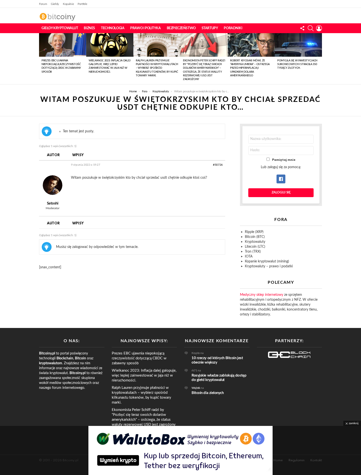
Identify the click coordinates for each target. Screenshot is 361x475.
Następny (319, 58)
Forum (43, 3)
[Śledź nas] (302, 28)
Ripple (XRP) (254, 232)
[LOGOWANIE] (319, 28)
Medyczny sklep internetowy (261, 295)
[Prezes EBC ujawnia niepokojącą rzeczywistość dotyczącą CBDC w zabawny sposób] (62, 45)
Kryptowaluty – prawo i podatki (269, 266)
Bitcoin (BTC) (255, 237)
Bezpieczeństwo (181, 28)
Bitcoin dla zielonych (208, 393)
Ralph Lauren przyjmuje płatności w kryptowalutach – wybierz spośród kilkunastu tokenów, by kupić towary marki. (157, 68)
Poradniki (233, 28)
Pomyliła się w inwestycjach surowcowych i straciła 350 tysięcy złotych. (297, 64)
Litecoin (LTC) (255, 246)
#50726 (218, 164)
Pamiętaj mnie (283, 160)
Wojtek (196, 387)
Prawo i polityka (145, 28)
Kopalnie (68, 3)
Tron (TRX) (253, 251)
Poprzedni (41, 58)
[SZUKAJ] (311, 28)
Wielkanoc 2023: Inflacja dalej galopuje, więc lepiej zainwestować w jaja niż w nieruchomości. (144, 375)
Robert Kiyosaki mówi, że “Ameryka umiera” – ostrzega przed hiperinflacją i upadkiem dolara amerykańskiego (250, 68)
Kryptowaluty (255, 242)
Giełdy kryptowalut (60, 28)
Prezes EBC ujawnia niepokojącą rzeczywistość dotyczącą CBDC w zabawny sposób (139, 358)
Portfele (82, 3)
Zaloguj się (281, 192)
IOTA (248, 256)
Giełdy (55, 3)
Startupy (210, 28)
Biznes (89, 28)
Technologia (112, 28)
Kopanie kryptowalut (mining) (267, 261)
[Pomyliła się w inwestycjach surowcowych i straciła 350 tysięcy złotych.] (298, 45)
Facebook (281, 179)
